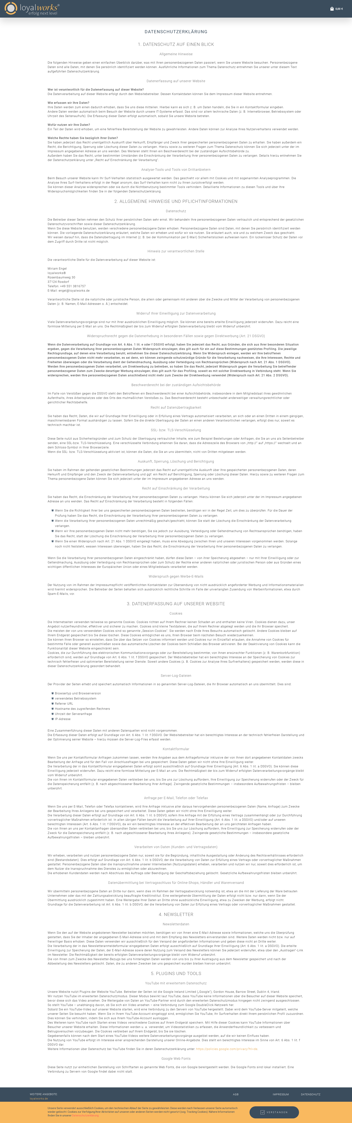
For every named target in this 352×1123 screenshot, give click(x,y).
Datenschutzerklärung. (85, 1115)
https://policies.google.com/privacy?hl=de (226, 1049)
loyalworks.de (39, 1098)
